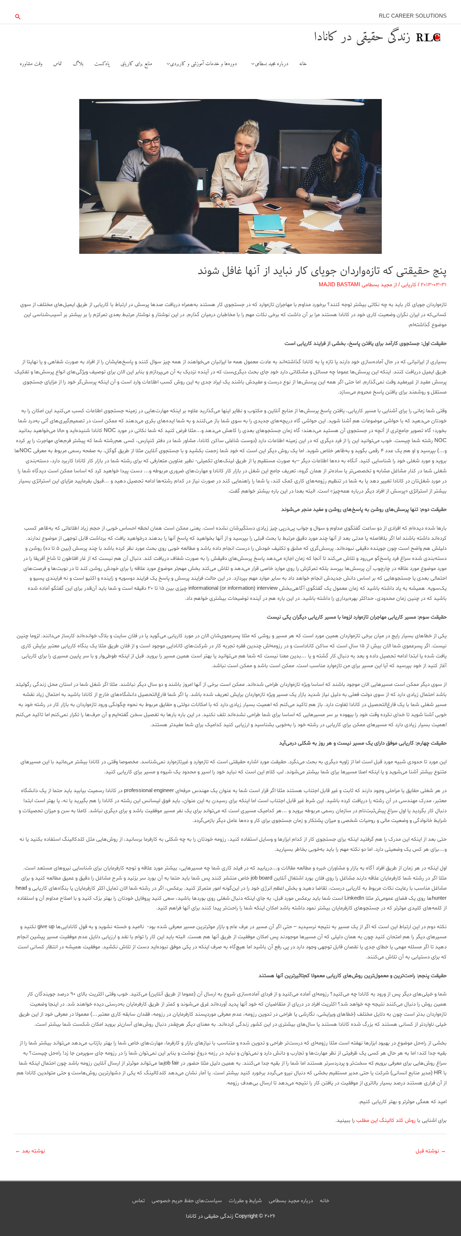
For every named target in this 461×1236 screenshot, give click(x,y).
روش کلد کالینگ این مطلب (385, 1120)
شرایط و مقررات (245, 1201)
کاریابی (408, 285)
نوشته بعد (30, 1151)
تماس (138, 1201)
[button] (18, 16)
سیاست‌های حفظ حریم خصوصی (187, 1201)
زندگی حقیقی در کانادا (362, 37)
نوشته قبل (431, 1151)
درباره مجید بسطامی (291, 1201)
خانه (324, 1201)
